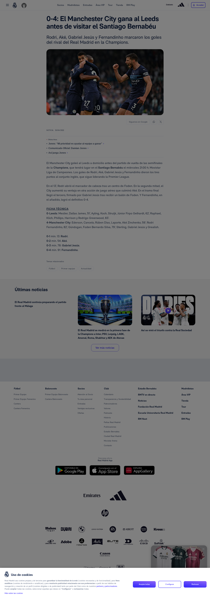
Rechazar (195, 584)
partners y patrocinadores (106, 586)
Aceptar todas (144, 584)
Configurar (169, 584)
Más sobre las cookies (14, 593)
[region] (105, 583)
